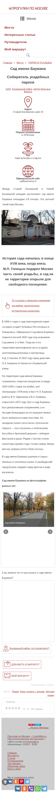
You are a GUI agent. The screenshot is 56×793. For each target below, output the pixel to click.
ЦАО (8, 89)
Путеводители (15, 42)
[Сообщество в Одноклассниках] (15, 781)
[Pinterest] (21, 781)
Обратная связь (16, 766)
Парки (15, 691)
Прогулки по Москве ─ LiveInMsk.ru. (27, 736)
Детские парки (50, 693)
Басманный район (22, 89)
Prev (5, 531)
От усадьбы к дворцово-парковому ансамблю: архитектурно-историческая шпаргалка (31, 305)
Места (9, 27)
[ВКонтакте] (18, 789)
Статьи (11, 758)
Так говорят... (14, 763)
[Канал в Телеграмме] (27, 781)
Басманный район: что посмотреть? (29, 648)
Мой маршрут (15, 49)
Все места (13, 755)
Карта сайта (14, 769)
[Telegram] (44, 789)
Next (50, 531)
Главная (12, 753)
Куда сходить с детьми (32, 691)
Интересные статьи (19, 34)
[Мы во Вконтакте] (10, 781)
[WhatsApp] (38, 789)
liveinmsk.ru (32, 741)
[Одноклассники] (24, 789)
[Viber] (31, 789)
